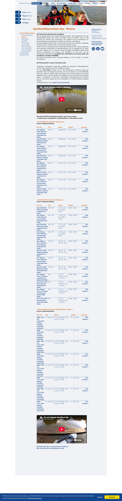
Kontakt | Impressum (97, 41)
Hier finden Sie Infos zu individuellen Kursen (50, 448)
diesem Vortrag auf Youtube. (61, 82)
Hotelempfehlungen (97, 44)
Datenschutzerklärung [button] (35, 498)
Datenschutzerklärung (97, 43)
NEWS (52, 3)
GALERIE (102, 3)
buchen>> (85, 130)
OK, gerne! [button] (112, 497)
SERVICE (96, 3)
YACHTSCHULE (62, 3)
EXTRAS (88, 3)
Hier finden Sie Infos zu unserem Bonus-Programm (52, 446)
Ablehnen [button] (100, 497)
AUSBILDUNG (73, 3)
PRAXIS (82, 3)
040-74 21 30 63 (98, 35)
